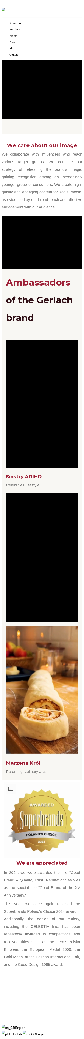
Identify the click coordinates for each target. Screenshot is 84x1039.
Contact (14, 54)
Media (13, 36)
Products (15, 29)
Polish (18, 1034)
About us (15, 23)
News (12, 42)
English (20, 1028)
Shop (12, 48)
